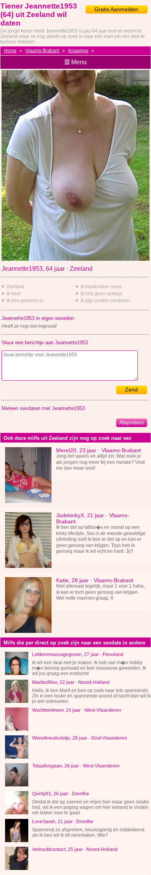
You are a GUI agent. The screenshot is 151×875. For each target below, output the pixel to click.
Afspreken (131, 422)
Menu (75, 62)
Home (10, 50)
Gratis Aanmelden (116, 9)
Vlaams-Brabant (42, 50)
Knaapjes (78, 50)
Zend (131, 389)
